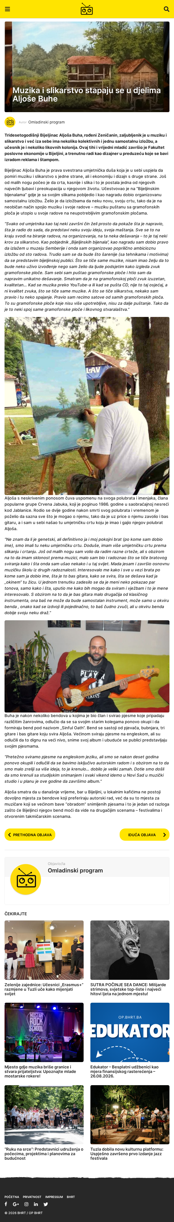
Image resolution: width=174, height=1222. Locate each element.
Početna (12, 1197)
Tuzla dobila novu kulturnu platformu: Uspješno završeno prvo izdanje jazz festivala (126, 1154)
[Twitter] (46, 1204)
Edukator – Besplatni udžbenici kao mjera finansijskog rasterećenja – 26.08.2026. (124, 1071)
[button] (7, 9)
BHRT (71, 1197)
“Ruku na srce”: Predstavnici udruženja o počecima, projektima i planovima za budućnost (44, 1154)
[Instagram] (26, 1204)
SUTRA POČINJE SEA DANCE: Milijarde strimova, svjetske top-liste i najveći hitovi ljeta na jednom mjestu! (128, 989)
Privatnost (32, 1197)
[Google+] (16, 1204)
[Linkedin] (36, 1204)
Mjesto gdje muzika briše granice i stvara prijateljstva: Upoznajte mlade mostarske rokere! (40, 1071)
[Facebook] (6, 1204)
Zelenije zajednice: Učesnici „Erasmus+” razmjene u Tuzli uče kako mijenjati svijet (44, 989)
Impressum (54, 1197)
